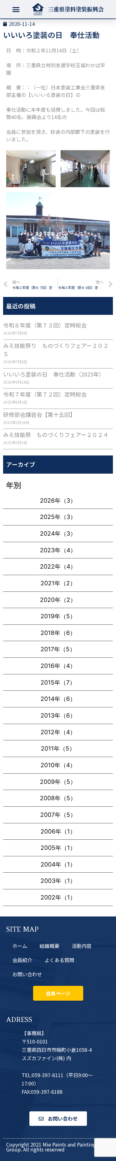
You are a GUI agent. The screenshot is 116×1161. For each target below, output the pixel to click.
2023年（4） (58, 550)
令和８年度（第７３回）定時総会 (45, 325)
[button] (16, 9)
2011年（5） (58, 748)
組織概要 (49, 945)
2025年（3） (58, 517)
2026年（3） (58, 500)
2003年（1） (58, 880)
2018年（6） (58, 632)
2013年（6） (58, 715)
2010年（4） (58, 765)
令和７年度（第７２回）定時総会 (45, 394)
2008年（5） (58, 798)
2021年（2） (58, 583)
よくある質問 (59, 960)
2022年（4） (58, 566)
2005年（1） (58, 847)
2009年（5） (58, 781)
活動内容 (82, 945)
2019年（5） (58, 616)
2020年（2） (58, 599)
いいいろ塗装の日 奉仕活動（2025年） (54, 374)
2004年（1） (58, 864)
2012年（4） (58, 732)
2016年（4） (58, 665)
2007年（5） (58, 814)
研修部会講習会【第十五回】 (39, 414)
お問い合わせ (27, 974)
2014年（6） (58, 698)
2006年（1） (58, 831)
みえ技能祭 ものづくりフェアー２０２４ (56, 434)
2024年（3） (58, 533)
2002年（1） (58, 897)
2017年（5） (58, 649)
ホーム (19, 945)
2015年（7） (58, 682)
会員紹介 (22, 960)
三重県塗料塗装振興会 (76, 9)
